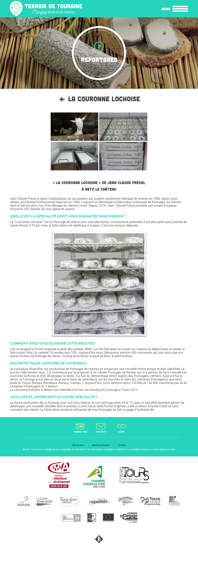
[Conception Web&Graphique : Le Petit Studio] (99, 542)
